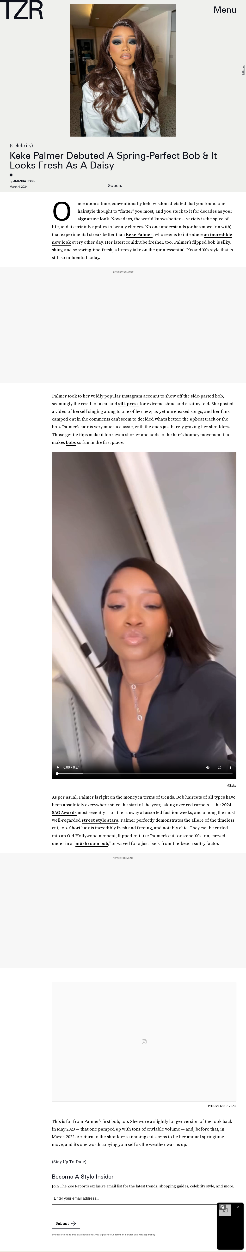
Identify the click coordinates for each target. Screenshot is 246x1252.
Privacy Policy (147, 1234)
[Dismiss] (238, 1207)
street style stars (100, 820)
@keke (243, 70)
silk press (128, 404)
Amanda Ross (24, 181)
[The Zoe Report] (21, 9)
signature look (93, 219)
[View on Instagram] (144, 1041)
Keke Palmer (139, 234)
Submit (62, 1223)
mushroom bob (91, 843)
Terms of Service (124, 1234)
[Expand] (222, 1207)
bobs (71, 442)
